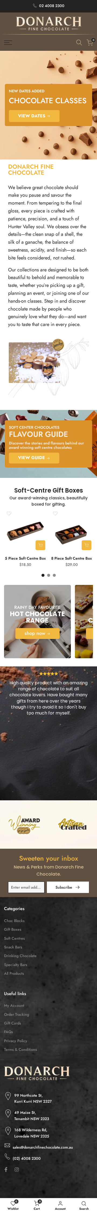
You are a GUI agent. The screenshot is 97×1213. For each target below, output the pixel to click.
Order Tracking (16, 1014)
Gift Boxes (12, 929)
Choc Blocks (14, 920)
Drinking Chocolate (20, 955)
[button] (9, 513)
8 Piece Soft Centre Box (71, 558)
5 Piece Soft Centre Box (25, 558)
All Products (14, 973)
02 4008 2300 (51, 5)
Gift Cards (12, 1023)
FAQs (8, 1032)
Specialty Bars (15, 964)
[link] (48, 105)
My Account (14, 1005)
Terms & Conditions (20, 1049)
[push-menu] (8, 42)
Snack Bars (13, 947)
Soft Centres (14, 938)
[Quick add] (40, 545)
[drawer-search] (79, 42)
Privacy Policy (15, 1040)
